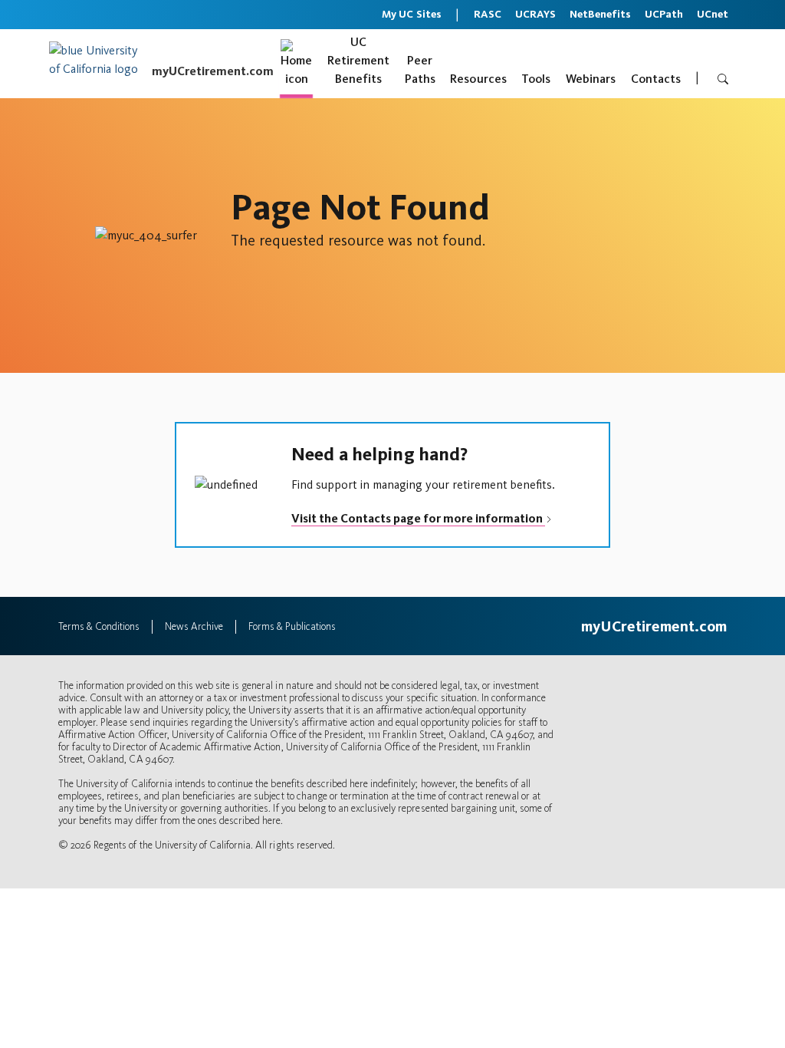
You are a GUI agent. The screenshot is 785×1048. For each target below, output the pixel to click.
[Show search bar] (721, 79)
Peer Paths (420, 69)
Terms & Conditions (99, 626)
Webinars (591, 78)
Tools (535, 78)
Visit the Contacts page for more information (418, 518)
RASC (487, 14)
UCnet (712, 14)
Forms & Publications (292, 626)
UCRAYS (535, 14)
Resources (478, 78)
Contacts (656, 78)
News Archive (194, 626)
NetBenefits (601, 14)
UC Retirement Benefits (358, 60)
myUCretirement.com (213, 71)
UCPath (664, 14)
